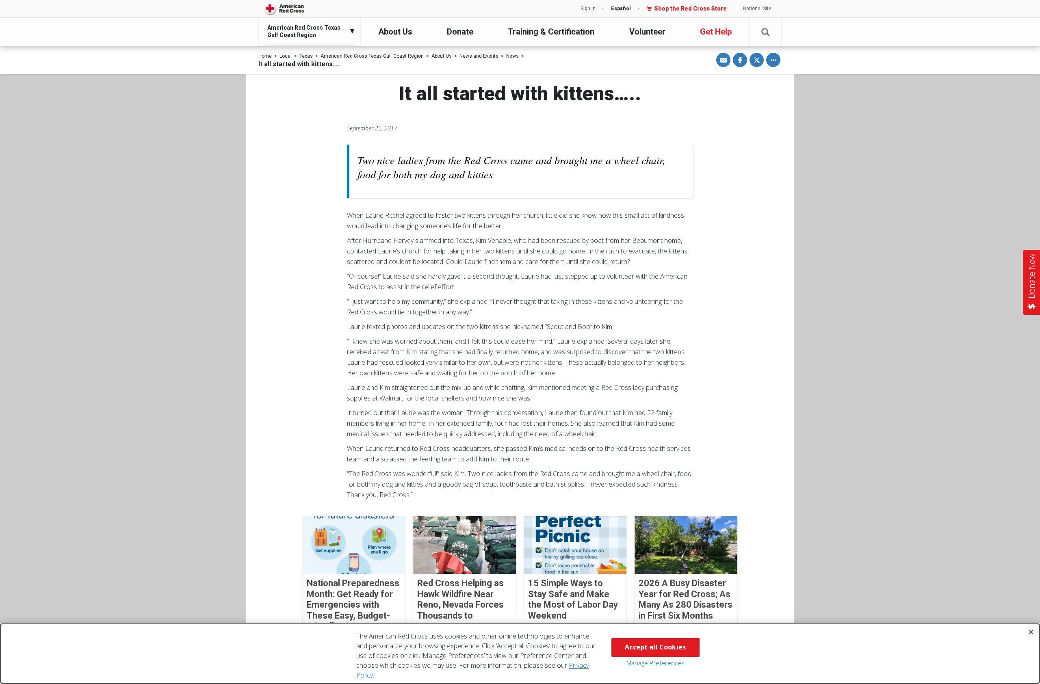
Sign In (588, 8)
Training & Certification (551, 32)
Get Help (716, 32)
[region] (520, 653)
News (512, 56)
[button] (765, 32)
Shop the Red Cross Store (690, 8)
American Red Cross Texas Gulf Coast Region (372, 56)
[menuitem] (307, 31)
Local (286, 56)
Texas (306, 56)
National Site (757, 8)
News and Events (478, 56)
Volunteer (647, 32)
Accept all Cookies (655, 647)
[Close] (1031, 632)
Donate (460, 32)
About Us (395, 32)
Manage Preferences (655, 663)
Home (265, 56)
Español (621, 8)
